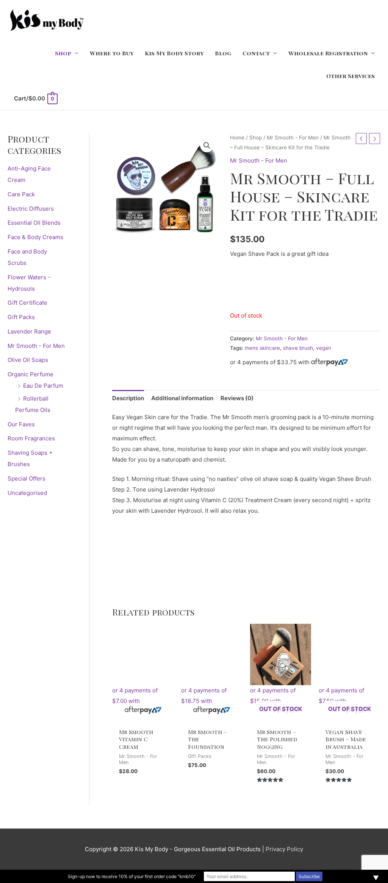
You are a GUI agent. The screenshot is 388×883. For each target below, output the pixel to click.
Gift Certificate (27, 302)
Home (237, 138)
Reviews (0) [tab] (237, 398)
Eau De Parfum (43, 385)
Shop (63, 53)
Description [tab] (128, 398)
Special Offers (26, 478)
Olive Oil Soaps (28, 359)
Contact (256, 53)
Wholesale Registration (328, 53)
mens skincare (262, 348)
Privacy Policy (284, 849)
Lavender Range (29, 331)
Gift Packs (21, 317)
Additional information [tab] (182, 398)
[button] (207, 145)
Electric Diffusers (31, 208)
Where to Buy (111, 53)
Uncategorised (27, 492)
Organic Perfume (30, 374)
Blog (223, 53)
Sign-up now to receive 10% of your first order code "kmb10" (132, 876)
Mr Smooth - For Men (36, 345)
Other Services (350, 76)
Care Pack (21, 194)
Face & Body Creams (35, 237)
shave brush (298, 348)
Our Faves (21, 424)
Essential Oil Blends (34, 222)
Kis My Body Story (174, 53)
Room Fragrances (31, 438)
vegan (323, 348)
